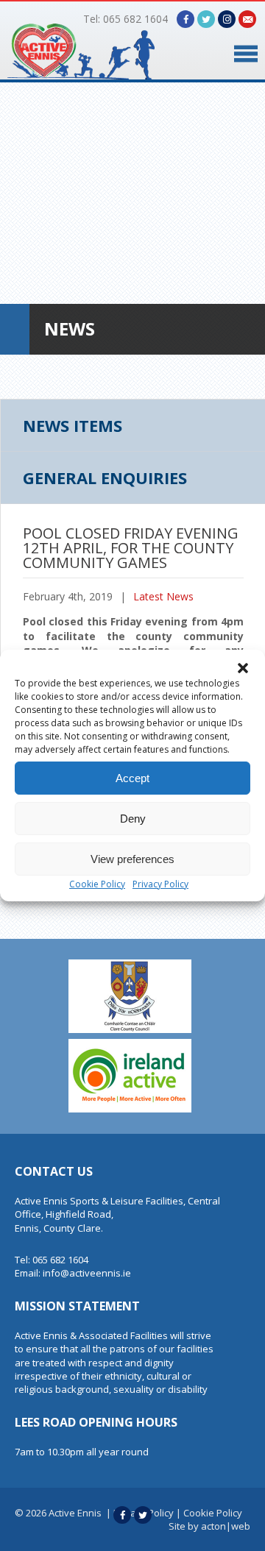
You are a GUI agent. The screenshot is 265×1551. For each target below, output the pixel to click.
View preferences (132, 859)
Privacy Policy (160, 884)
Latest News (163, 596)
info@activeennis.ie (87, 1273)
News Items (72, 425)
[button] (243, 668)
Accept (132, 778)
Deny (133, 818)
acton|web (225, 1526)
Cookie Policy (97, 884)
